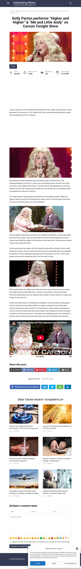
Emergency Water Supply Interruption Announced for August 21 (22, 460)
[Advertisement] (40, 94)
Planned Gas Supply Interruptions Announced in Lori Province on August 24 (23, 427)
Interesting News (24, 2)
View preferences (70, 563)
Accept (37, 563)
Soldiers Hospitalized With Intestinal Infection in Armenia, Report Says (55, 492)
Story (13, 66)
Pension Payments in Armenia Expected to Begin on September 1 (56, 460)
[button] (77, 549)
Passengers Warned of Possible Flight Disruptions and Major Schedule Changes (23, 492)
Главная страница (15, 11)
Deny (54, 563)
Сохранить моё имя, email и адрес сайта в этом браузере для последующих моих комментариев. (41, 542)
